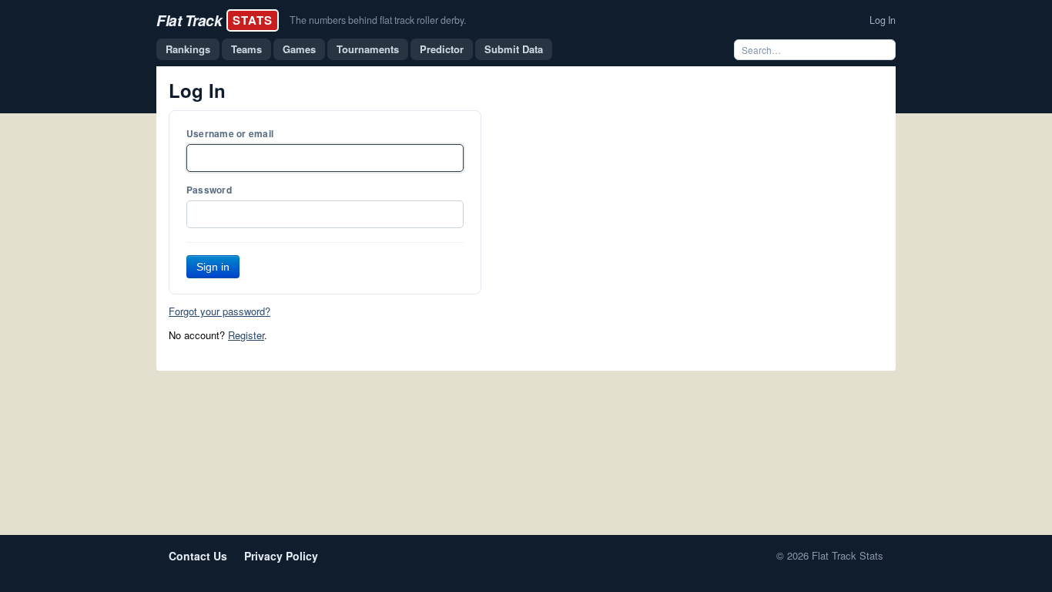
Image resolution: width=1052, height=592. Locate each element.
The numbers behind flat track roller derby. (378, 20)
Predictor (442, 49)
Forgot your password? (219, 311)
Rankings (188, 49)
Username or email (229, 133)
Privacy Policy (281, 555)
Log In (882, 20)
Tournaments (368, 49)
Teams (246, 49)
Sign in (212, 267)
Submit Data (513, 49)
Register (246, 335)
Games (299, 49)
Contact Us (198, 555)
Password (209, 190)
